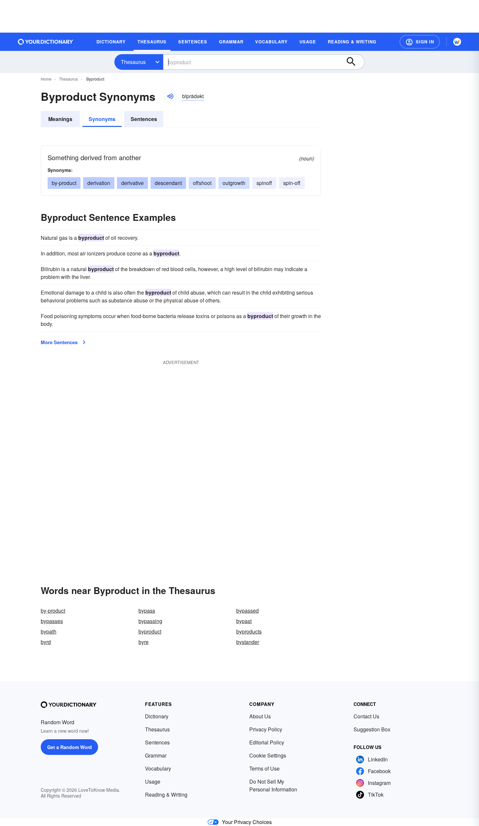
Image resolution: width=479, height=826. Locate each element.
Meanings (60, 119)
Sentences (144, 119)
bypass (146, 610)
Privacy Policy (265, 729)
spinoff (264, 183)
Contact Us (366, 716)
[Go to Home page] (45, 42)
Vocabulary (158, 768)
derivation (98, 183)
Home (46, 79)
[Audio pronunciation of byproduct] (170, 96)
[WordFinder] (457, 41)
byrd (46, 642)
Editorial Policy (266, 742)
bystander (247, 642)
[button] (419, 42)
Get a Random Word (69, 747)
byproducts (249, 631)
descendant (168, 183)
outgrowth (234, 183)
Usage (152, 781)
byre (143, 642)
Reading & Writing (166, 794)
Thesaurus (133, 62)
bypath (48, 631)
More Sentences (59, 342)
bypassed (247, 610)
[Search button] (354, 62)
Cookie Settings (267, 755)
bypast (244, 621)
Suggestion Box (372, 729)
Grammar (156, 755)
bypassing (150, 621)
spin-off (291, 183)
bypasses (52, 621)
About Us (260, 716)
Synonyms (102, 119)
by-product (64, 183)
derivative (132, 183)
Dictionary (156, 716)
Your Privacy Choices (247, 822)
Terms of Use (264, 768)
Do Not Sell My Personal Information (273, 785)
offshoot (202, 183)
